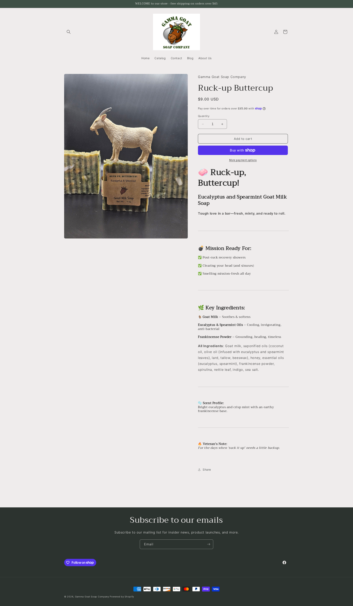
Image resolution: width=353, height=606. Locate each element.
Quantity (203, 116)
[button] (68, 31)
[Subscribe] (208, 544)
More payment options (243, 160)
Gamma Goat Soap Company (92, 596)
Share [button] (207, 469)
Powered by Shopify (122, 596)
